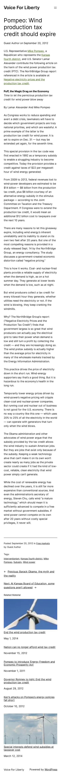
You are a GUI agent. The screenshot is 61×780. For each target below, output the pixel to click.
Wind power (29, 562)
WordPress (51, 769)
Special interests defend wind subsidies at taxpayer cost (29, 748)
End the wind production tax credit (24, 632)
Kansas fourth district (31, 558)
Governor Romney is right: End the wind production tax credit (27, 681)
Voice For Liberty (22, 7)
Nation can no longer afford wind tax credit (29, 647)
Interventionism (11, 558)
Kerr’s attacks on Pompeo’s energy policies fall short (29, 699)
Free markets (43, 543)
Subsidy (17, 562)
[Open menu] (55, 8)
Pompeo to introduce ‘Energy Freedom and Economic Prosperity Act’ (29, 663)
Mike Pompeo (36, 51)
